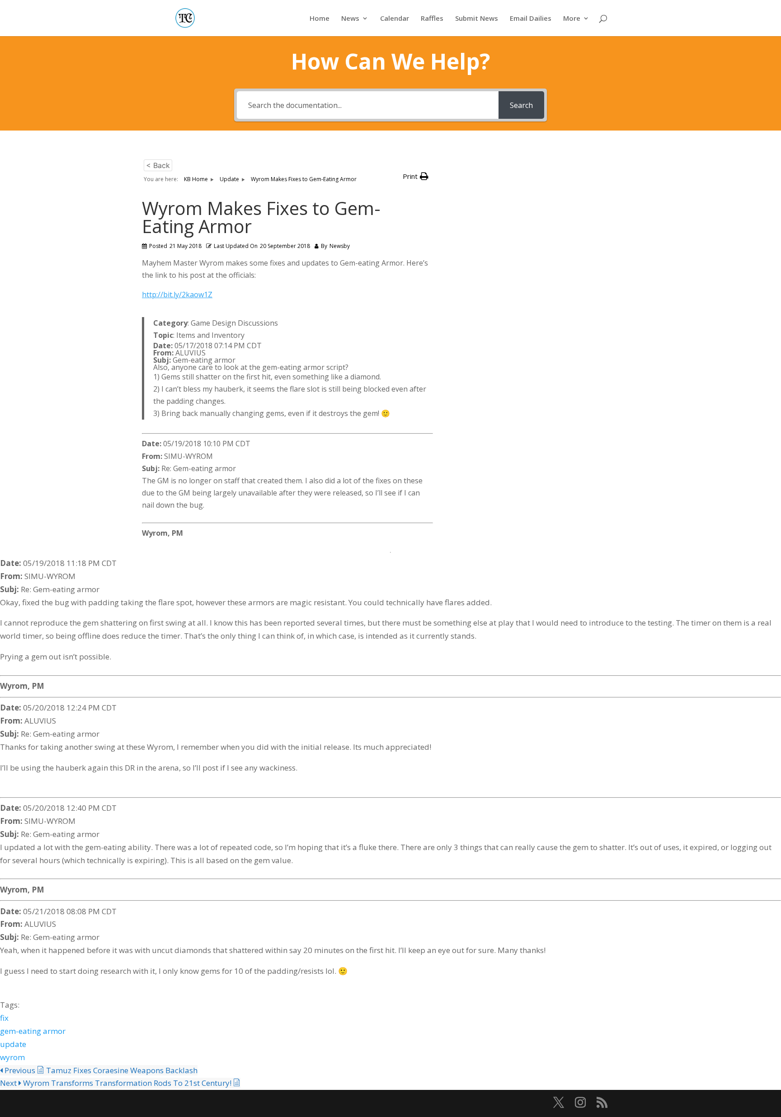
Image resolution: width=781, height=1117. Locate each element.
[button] (415, 176)
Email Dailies (530, 19)
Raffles (432, 19)
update (13, 1044)
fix (4, 1018)
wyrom (12, 1057)
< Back (158, 165)
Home (319, 19)
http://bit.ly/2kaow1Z (177, 294)
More (571, 19)
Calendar (394, 19)
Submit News (476, 19)
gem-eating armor (33, 1031)
